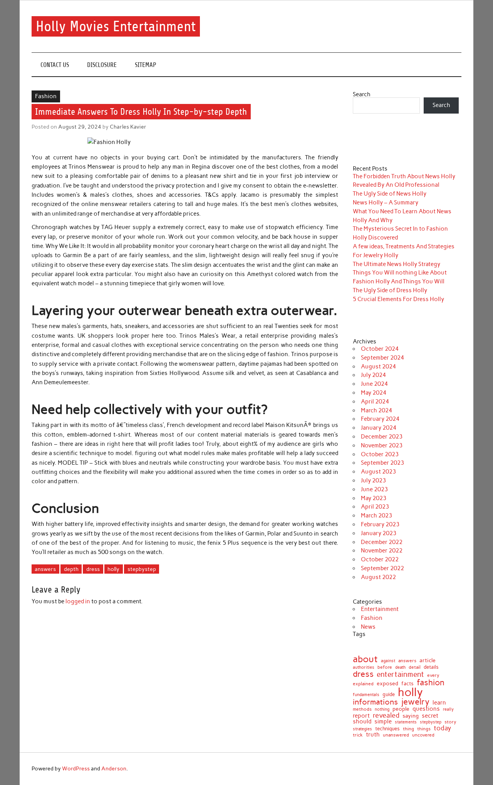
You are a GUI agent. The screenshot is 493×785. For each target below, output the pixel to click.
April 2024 (375, 401)
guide (388, 694)
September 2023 (382, 462)
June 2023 (374, 489)
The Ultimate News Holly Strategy (396, 264)
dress (93, 569)
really (448, 709)
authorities (363, 667)
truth (373, 734)
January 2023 (378, 533)
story (450, 722)
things (424, 728)
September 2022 (382, 568)
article (427, 660)
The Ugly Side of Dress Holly (390, 290)
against (388, 661)
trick (358, 735)
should (362, 722)
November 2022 (381, 550)
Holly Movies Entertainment (116, 26)
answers (45, 569)
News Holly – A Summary (385, 202)
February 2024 (380, 418)
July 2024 (373, 375)
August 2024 (378, 366)
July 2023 (373, 480)
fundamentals (366, 695)
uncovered (423, 735)
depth (71, 569)
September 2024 (382, 357)
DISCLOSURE (102, 65)
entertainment (400, 674)
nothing (382, 710)
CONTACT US (54, 65)
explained (363, 683)
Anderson (113, 768)
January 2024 (378, 427)
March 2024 (376, 410)
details (431, 667)
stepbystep (141, 569)
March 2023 (376, 515)
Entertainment (380, 609)
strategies (362, 729)
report (361, 716)
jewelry (415, 702)
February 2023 (380, 524)
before (384, 667)
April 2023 (375, 506)
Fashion (46, 96)
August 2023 (378, 471)
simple (383, 722)
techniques (387, 728)
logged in (77, 601)
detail (415, 667)
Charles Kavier (128, 126)
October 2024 (380, 348)
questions (426, 709)
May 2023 (373, 498)
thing (408, 729)
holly (113, 569)
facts (407, 683)
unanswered (396, 735)
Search (362, 94)
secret (430, 716)
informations (375, 702)
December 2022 (381, 542)
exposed (387, 683)
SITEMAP (145, 65)
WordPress (76, 768)
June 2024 (374, 383)
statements (406, 722)
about (365, 659)
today (442, 728)
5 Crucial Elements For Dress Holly (398, 299)
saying (410, 716)
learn (439, 703)
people (400, 708)
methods (362, 709)
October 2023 (380, 454)
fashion (430, 682)
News (368, 626)
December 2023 (381, 436)
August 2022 (378, 577)
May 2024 (373, 392)
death (400, 667)
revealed (386, 715)
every (433, 675)
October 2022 (380, 559)
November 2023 (381, 445)
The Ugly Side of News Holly (389, 193)
